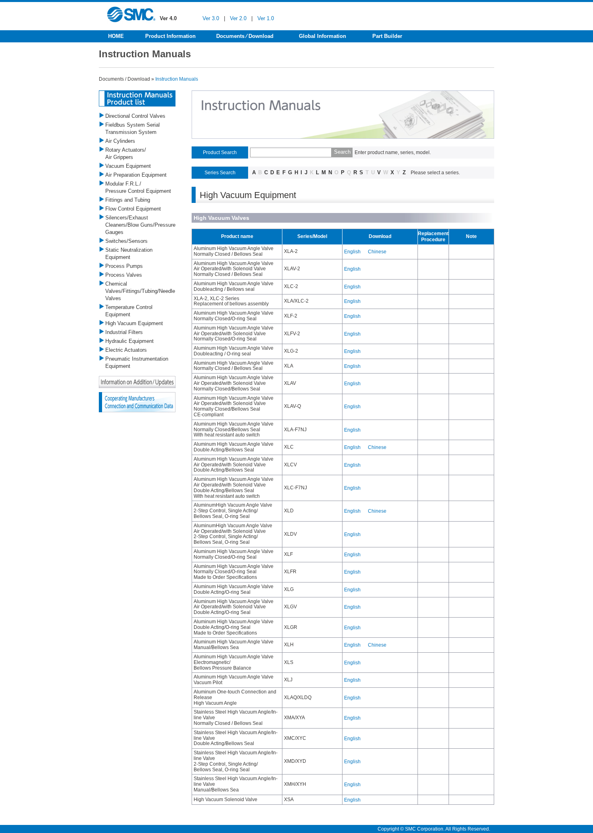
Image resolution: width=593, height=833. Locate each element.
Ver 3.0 (211, 18)
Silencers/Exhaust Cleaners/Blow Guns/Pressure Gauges (140, 225)
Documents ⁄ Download (245, 36)
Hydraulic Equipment (129, 341)
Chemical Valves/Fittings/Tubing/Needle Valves (140, 291)
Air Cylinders (120, 141)
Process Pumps (124, 266)
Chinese (377, 252)
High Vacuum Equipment (134, 323)
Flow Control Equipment (133, 209)
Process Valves (123, 275)
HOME (116, 36)
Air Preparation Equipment (136, 175)
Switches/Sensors (126, 241)
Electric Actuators (126, 350)
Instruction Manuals (176, 79)
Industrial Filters (124, 332)
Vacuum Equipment (128, 166)
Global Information (322, 36)
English (352, 252)
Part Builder (387, 36)
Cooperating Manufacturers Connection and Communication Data (137, 402)
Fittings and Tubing (127, 200)
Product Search (220, 152)
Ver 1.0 (265, 18)
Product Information (170, 36)
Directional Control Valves (135, 116)
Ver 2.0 (238, 18)
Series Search (220, 172)
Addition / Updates (137, 382)
